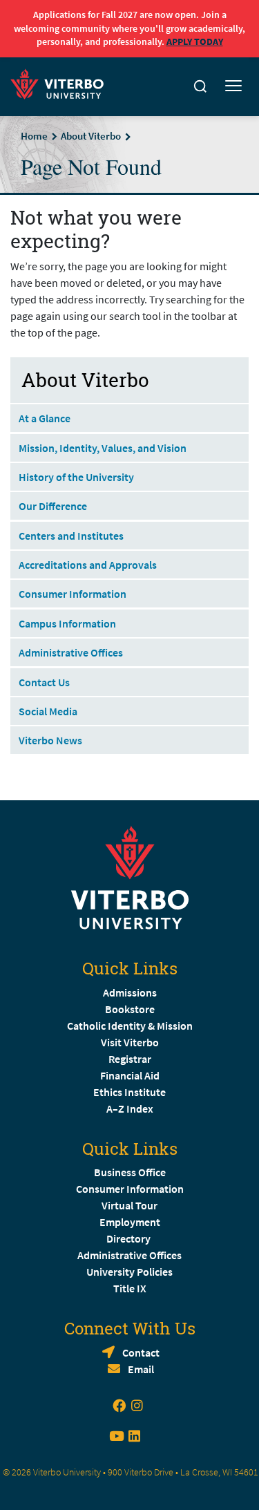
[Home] (61, 82)
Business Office (130, 1172)
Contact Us (44, 682)
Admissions (130, 992)
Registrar (129, 1059)
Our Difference (53, 506)
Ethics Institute (129, 1092)
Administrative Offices (71, 652)
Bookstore (130, 1009)
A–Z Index (129, 1108)
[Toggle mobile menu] (233, 86)
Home (34, 135)
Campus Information (67, 623)
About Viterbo (91, 135)
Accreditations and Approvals (88, 565)
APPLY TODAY (194, 41)
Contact (141, 1352)
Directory (129, 1238)
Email (141, 1369)
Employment (129, 1222)
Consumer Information (72, 594)
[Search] (200, 86)
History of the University (76, 477)
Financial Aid (130, 1075)
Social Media (48, 711)
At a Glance (44, 418)
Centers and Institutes (71, 535)
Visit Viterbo (130, 1042)
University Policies (129, 1271)
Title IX (129, 1288)
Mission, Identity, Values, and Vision (102, 448)
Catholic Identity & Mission (130, 1025)
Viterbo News (50, 740)
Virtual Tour (129, 1205)
